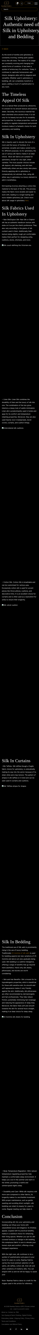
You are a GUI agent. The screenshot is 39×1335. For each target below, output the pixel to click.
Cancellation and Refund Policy (12, 1324)
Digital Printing (27, 1315)
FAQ (17, 1312)
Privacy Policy (29, 1318)
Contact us (11, 1312)
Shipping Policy (19, 1318)
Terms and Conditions (9, 1321)
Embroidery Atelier (8, 1318)
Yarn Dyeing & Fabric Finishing (11, 1315)
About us (4, 1312)
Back (6, 49)
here (26, 200)
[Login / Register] (21, 3)
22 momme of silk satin (21, 953)
